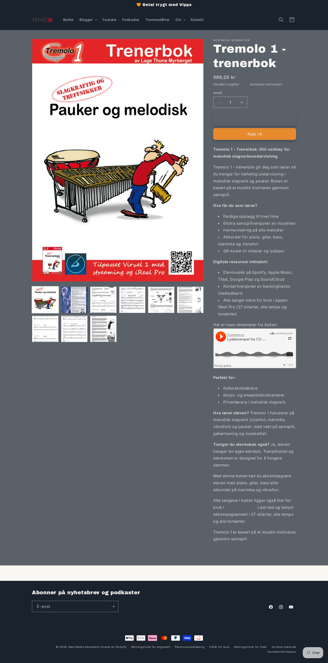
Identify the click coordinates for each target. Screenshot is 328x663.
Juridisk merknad (284, 647)
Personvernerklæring (189, 647)
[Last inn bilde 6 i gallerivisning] (190, 299)
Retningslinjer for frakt (250, 647)
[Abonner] (113, 606)
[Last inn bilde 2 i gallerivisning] (74, 299)
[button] (88, 20)
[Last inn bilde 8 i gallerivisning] (74, 329)
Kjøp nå (255, 134)
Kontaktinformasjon (282, 651)
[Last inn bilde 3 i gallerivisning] (103, 299)
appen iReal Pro (240, 507)
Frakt (245, 84)
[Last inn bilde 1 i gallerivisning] (45, 299)
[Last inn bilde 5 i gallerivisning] (161, 299)
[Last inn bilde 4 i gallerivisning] (132, 299)
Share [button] (223, 554)
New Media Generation (84, 647)
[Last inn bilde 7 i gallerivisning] (45, 329)
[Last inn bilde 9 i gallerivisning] (103, 329)
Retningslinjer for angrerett (150, 647)
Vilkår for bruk (219, 647)
